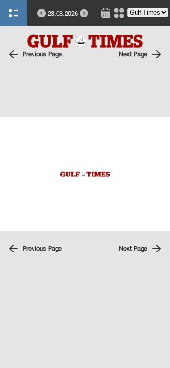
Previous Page (42, 54)
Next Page (133, 54)
